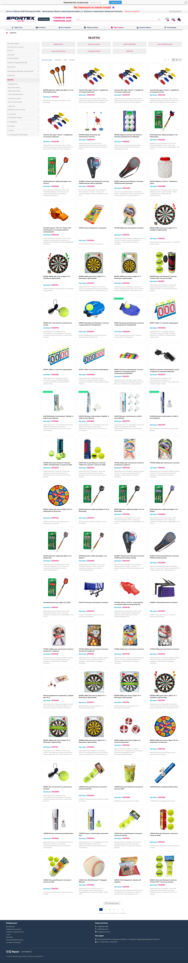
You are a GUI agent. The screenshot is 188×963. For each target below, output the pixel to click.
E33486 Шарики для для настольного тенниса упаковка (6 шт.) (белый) (128, 136)
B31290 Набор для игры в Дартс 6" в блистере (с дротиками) (127, 277)
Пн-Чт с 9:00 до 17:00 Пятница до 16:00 (23, 11)
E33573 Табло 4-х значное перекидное (57, 369)
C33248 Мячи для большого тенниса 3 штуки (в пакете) (128, 834)
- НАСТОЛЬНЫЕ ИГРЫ (23, 94)
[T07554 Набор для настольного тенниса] (129, 635)
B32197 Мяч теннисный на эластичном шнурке (57, 788)
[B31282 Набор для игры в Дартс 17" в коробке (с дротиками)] (165, 214)
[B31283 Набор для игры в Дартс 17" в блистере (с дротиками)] (94, 682)
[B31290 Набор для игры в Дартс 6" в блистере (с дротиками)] (129, 262)
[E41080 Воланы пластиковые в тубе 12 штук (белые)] (165, 402)
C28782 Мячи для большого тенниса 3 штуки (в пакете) (93, 788)
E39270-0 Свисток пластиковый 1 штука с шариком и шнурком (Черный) (164, 370)
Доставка (9, 937)
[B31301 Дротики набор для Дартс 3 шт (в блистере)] (129, 495)
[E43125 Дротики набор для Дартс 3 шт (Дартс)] (94, 542)
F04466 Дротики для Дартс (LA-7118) (56, 602)
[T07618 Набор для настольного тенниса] (165, 635)
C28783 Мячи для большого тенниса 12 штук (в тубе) (128, 788)
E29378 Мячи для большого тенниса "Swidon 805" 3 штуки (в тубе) (163, 277)
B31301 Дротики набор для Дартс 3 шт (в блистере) (129, 510)
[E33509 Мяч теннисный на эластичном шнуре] (58, 309)
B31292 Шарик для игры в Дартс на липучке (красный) (127, 741)
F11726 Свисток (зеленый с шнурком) (92, 228)
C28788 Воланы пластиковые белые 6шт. (58, 833)
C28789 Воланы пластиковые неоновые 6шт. (93, 834)
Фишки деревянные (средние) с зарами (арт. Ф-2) (58, 696)
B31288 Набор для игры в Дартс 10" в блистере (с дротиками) (92, 741)
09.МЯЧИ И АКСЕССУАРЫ (23, 109)
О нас (8, 934)
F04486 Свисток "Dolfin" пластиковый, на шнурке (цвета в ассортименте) (128, 603)
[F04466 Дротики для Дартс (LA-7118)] (58, 589)
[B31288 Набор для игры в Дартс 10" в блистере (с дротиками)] (94, 726)
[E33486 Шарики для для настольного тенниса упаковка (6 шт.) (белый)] (129, 121)
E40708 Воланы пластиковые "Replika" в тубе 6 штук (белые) (58, 417)
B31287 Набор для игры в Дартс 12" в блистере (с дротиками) (56, 741)
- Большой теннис (13, 87)
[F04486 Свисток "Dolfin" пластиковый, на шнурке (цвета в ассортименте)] (129, 589)
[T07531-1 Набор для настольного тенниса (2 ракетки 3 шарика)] (58, 635)
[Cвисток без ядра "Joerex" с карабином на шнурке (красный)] (129, 76)
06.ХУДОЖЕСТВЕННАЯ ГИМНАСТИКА (23, 71)
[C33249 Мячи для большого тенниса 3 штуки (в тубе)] (165, 819)
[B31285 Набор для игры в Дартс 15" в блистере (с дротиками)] (129, 682)
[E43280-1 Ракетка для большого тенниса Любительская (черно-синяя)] (129, 542)
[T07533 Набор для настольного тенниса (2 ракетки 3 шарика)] (94, 635)
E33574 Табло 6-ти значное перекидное (93, 369)
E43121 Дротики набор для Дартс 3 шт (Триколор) (164, 136)
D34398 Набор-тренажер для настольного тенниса (89, 136)
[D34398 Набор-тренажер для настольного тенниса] (94, 121)
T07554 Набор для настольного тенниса (129, 649)
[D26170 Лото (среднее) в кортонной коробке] (129, 866)
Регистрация (171, 27)
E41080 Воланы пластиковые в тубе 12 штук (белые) (164, 417)
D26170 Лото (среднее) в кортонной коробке (127, 881)
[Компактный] (180, 59)
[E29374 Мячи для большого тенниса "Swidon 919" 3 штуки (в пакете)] (165, 866)
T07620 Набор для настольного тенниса (164, 463)
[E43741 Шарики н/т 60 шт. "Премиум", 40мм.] (165, 167)
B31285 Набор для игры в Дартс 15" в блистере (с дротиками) (127, 696)
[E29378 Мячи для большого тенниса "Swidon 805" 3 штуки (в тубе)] (165, 262)
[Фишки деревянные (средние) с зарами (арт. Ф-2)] (58, 682)
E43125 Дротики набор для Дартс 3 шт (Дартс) (93, 557)
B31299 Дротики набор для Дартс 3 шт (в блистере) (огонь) (58, 91)
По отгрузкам (66, 27)
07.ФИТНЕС (23, 75)
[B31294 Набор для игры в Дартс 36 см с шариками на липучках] (58, 495)
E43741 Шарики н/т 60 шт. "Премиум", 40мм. (164, 182)
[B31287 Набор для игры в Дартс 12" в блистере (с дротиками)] (58, 726)
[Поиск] (159, 19)
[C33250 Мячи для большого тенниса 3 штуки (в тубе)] (58, 866)
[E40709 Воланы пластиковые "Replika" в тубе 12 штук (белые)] (94, 402)
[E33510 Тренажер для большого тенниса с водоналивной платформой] (94, 309)
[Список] (177, 59)
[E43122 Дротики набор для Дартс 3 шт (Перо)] (165, 495)
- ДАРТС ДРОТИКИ (13, 91)
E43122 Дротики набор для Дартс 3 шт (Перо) (164, 510)
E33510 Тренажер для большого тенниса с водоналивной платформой (94, 324)
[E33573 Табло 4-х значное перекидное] (58, 356)
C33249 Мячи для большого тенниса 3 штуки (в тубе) (164, 834)
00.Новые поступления (15, 47)
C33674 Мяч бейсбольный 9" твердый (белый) (93, 881)
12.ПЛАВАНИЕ (23, 122)
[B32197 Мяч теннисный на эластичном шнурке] (58, 773)
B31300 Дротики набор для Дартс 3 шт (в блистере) (94, 510)
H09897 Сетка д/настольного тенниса (163, 602)
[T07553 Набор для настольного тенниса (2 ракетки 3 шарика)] (129, 449)
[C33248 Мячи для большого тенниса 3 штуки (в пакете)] (129, 819)
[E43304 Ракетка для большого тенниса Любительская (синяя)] (165, 542)
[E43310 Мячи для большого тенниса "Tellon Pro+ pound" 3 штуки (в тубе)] (94, 449)
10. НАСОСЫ (11, 114)
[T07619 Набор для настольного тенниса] (129, 214)
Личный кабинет (145, 27)
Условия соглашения (13, 942)
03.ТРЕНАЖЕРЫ (23, 58)
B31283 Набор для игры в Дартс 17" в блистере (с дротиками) (92, 696)
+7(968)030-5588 (62, 17)
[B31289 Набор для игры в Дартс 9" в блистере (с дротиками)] (94, 262)
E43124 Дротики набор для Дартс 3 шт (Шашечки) (57, 557)
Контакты (41, 27)
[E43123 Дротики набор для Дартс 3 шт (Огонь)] (58, 167)
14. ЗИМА (23, 130)
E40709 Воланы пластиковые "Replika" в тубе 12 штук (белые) (94, 417)
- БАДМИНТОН (12, 84)
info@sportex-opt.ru (103, 932)
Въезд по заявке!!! (132, 11)
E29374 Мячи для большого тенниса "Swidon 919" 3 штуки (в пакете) (163, 881)
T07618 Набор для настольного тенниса (164, 649)
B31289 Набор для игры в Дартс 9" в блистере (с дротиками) (92, 277)
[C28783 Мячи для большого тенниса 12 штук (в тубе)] (129, 773)
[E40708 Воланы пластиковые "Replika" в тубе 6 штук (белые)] (58, 402)
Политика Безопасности (14, 939)
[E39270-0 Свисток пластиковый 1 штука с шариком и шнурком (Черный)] (165, 356)
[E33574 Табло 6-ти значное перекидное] (94, 356)
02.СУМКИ (10, 55)
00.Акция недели (13, 43)
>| (122, 909)
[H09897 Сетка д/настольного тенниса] (165, 589)
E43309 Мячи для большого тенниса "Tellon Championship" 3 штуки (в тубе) (57, 464)
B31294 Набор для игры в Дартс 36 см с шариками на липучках (57, 510)
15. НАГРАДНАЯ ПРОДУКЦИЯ (17, 135)
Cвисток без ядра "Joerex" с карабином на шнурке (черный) (57, 136)
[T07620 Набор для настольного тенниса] (165, 449)
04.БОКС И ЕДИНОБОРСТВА (23, 62)
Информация (11, 923)
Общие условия (92, 27)
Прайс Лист (18, 27)
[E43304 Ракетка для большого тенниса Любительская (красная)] (129, 167)
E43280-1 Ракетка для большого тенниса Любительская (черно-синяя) (129, 557)
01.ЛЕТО (23, 50)
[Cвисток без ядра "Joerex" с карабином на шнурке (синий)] (165, 76)
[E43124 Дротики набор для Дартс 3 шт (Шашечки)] (58, 542)
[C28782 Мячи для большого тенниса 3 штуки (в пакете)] (94, 773)
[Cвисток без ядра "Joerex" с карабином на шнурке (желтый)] (94, 76)
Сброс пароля (118, 27)
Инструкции (10, 926)
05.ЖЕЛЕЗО (23, 67)
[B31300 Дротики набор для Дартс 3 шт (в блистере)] (94, 495)
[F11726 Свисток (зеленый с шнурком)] (94, 214)
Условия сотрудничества (15, 932)
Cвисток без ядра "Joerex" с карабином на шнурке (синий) (164, 91)
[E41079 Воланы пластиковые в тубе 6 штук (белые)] (129, 402)
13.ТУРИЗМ (23, 126)
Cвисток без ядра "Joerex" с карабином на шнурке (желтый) (93, 91)
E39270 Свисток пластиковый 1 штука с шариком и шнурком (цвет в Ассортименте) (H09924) (128, 371)
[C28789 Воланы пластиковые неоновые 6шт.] (94, 819)
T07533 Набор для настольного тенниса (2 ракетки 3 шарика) (93, 650)
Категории (44, 19)
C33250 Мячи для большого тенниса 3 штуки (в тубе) (57, 881)
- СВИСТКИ (11, 106)
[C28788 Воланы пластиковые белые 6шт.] (58, 819)
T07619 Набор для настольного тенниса (128, 228)
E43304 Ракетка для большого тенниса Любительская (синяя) (164, 557)
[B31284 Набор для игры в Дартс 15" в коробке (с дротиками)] (58, 262)
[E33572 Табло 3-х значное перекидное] (165, 309)
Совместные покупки (13, 929)
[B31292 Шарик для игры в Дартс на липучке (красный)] (129, 726)
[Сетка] (173, 59)
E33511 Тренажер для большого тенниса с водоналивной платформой (129, 324)
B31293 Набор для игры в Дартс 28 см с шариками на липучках (164, 741)
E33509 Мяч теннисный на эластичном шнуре (57, 324)
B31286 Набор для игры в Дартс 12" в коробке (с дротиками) (163, 696)
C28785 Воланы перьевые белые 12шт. (164, 787)
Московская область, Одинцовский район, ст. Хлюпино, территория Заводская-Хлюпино (82, 11)
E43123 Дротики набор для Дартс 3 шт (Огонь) (57, 182)
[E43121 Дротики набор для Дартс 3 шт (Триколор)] (165, 121)
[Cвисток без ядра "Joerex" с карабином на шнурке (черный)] (58, 121)
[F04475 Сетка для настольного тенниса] (94, 589)
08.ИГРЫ (22, 80)
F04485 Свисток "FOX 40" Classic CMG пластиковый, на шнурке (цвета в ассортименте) (57, 230)
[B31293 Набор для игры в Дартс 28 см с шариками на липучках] (165, 726)
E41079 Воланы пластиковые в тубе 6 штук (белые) (128, 417)
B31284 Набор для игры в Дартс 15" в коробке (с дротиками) (56, 277)
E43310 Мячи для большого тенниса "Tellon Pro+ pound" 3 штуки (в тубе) (92, 464)
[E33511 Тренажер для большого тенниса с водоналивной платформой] (129, 309)
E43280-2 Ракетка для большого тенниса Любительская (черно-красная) (94, 182)
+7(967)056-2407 (62, 20)
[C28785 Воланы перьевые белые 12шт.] (165, 773)
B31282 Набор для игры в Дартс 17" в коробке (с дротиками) (163, 229)
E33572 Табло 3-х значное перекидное (164, 323)
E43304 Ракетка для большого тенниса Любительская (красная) (128, 182)
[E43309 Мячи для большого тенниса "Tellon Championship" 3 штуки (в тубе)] (58, 449)
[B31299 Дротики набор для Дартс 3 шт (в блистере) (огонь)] (58, 76)
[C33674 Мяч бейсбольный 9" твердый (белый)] (94, 866)
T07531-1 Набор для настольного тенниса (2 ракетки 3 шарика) (58, 650)
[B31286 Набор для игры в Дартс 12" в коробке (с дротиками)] (165, 682)
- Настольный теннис (23, 102)
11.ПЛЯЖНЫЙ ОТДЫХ (23, 117)
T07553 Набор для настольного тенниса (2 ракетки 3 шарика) (129, 464)
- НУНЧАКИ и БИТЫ (14, 98)
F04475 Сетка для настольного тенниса (93, 602)
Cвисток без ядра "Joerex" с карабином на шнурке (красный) (128, 91)
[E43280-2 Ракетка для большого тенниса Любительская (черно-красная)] (94, 167)
